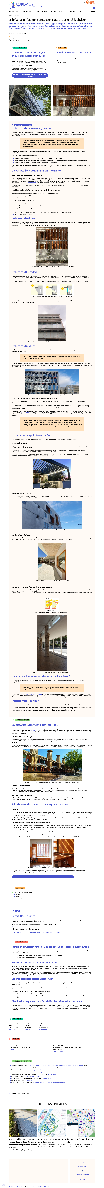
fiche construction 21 (32, 1080)
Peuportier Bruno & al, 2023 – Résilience (31, 694)
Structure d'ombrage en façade (32, 1076)
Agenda (93, 11)
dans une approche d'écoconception (40, 1186)
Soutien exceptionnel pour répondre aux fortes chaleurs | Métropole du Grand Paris (37, 932)
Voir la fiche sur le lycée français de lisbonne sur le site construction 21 (43, 877)
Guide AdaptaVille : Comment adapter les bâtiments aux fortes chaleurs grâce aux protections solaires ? (56, 1065)
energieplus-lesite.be (20, 594)
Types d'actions (27, 11)
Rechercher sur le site (86, 5)
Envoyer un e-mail (13, 1049)
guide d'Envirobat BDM (32, 182)
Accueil (10, 15)
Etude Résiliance (21, 1067)
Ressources (83, 11)
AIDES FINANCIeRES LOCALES (58, 11)
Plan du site (19, 1186)
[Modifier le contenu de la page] (3, 1185)
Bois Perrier (88, 729)
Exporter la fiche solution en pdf (20, 1093)
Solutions (16, 15)
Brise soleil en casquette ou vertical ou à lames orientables (49, 1082)
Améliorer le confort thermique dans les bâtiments (21, 41)
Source (14, 927)
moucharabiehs (25, 412)
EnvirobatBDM (52, 1074)
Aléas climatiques (13, 11)
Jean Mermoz (34, 730)
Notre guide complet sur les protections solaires (30, 75)
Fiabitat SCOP (47, 1078)
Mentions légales (12, 1186)
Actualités (72, 11)
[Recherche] (94, 8)
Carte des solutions (41, 11)
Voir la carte (13, 1029)
